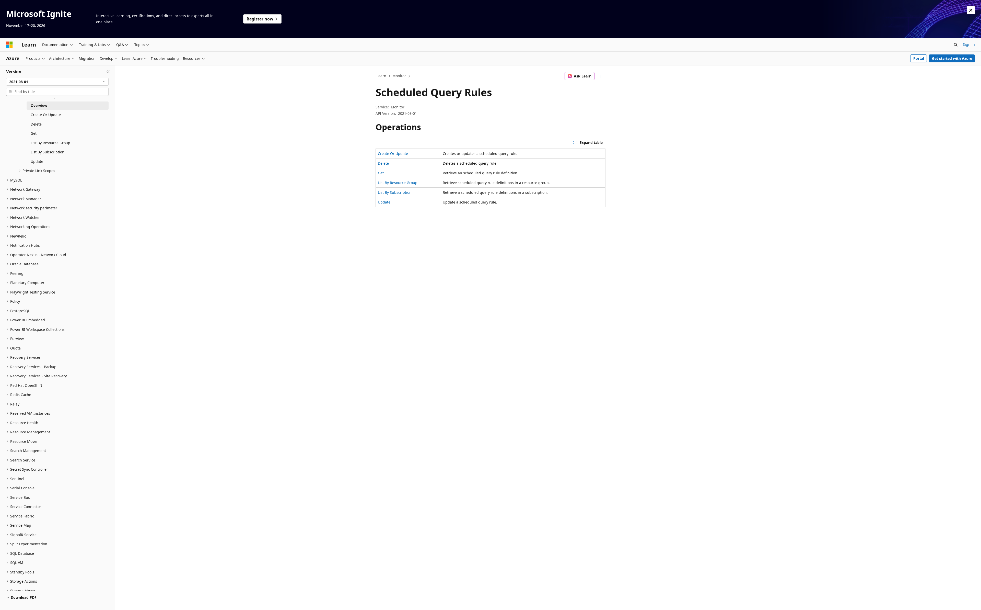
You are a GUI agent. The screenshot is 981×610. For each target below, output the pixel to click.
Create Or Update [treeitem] (46, 114)
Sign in (969, 44)
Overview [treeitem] (39, 105)
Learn (381, 75)
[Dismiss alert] (971, 10)
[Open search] (956, 44)
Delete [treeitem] (36, 124)
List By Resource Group (397, 182)
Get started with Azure (952, 58)
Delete (383, 163)
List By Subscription (395, 192)
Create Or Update (393, 153)
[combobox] (57, 82)
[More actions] (601, 76)
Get (381, 173)
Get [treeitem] (34, 133)
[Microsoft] (9, 44)
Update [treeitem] (37, 161)
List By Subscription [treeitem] (47, 152)
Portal (918, 58)
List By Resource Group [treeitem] (50, 142)
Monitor (399, 75)
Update (384, 202)
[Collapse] (108, 71)
